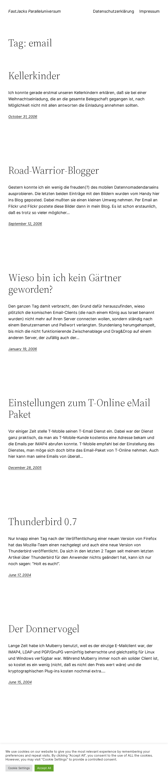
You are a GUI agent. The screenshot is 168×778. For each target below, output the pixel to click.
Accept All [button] (44, 768)
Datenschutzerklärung (113, 11)
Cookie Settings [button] (19, 768)
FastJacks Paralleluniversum (34, 11)
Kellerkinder (34, 75)
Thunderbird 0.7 (42, 521)
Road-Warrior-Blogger (53, 170)
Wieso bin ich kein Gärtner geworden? (64, 283)
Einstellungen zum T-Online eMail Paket (79, 408)
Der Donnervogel (43, 628)
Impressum (149, 11)
